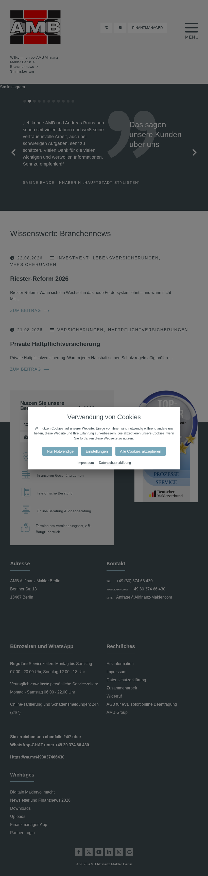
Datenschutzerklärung (115, 463)
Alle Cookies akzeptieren (140, 451)
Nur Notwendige (60, 451)
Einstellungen (97, 451)
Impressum (85, 463)
